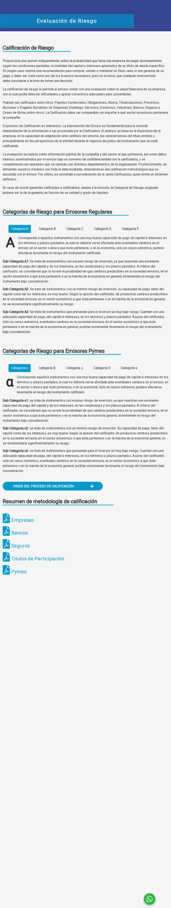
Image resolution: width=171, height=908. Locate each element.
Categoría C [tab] (75, 229)
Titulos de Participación (37, 559)
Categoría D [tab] (102, 229)
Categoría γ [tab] (74, 368)
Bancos (19, 533)
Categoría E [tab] (130, 229)
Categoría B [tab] (47, 229)
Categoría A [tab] (19, 229)
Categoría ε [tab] (129, 368)
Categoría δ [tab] (101, 368)
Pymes (18, 572)
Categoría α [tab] (19, 368)
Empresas (22, 520)
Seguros (20, 546)
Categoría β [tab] (47, 368)
